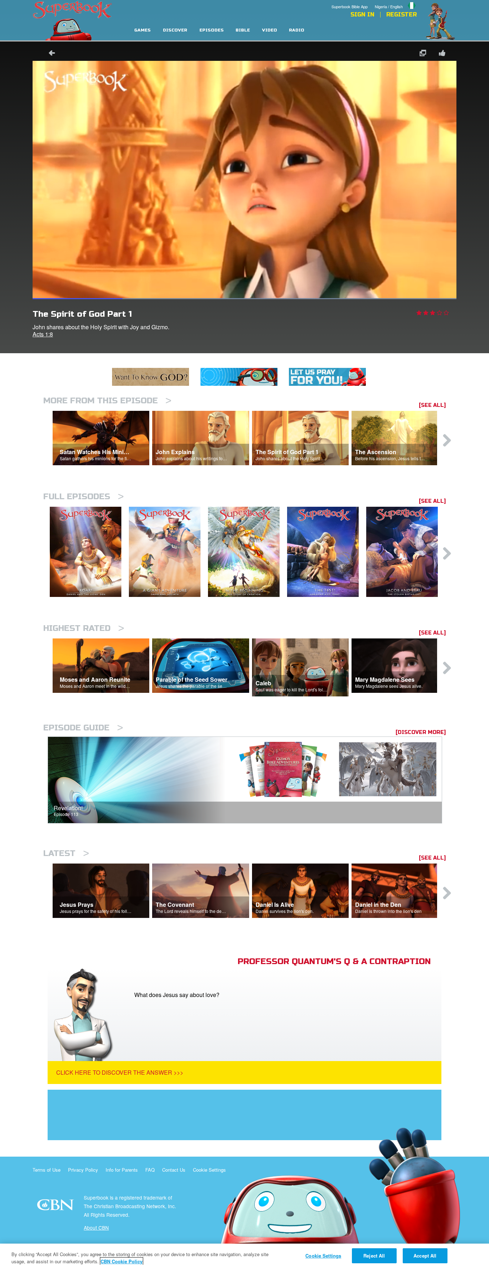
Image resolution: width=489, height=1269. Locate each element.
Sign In (362, 15)
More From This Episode (107, 400)
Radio (296, 30)
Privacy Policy (83, 1169)
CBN (56, 1207)
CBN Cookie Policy (121, 1261)
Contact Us (173, 1169)
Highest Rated (83, 628)
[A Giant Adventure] (168, 552)
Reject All (374, 1255)
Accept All (424, 1255)
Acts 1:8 (43, 334)
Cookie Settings (209, 1169)
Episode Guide (83, 728)
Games (142, 30)
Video (269, 30)
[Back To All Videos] (49, 54)
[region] (244, 1256)
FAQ (150, 1169)
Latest (66, 853)
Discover (175, 30)
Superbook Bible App (349, 6)
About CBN (96, 1227)
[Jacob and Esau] (405, 552)
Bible (243, 30)
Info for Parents (122, 1169)
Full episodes (83, 496)
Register (401, 15)
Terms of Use (46, 1169)
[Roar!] (89, 552)
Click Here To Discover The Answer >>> (119, 1072)
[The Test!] (326, 552)
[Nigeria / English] (396, 1)
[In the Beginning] (247, 552)
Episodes (211, 30)
